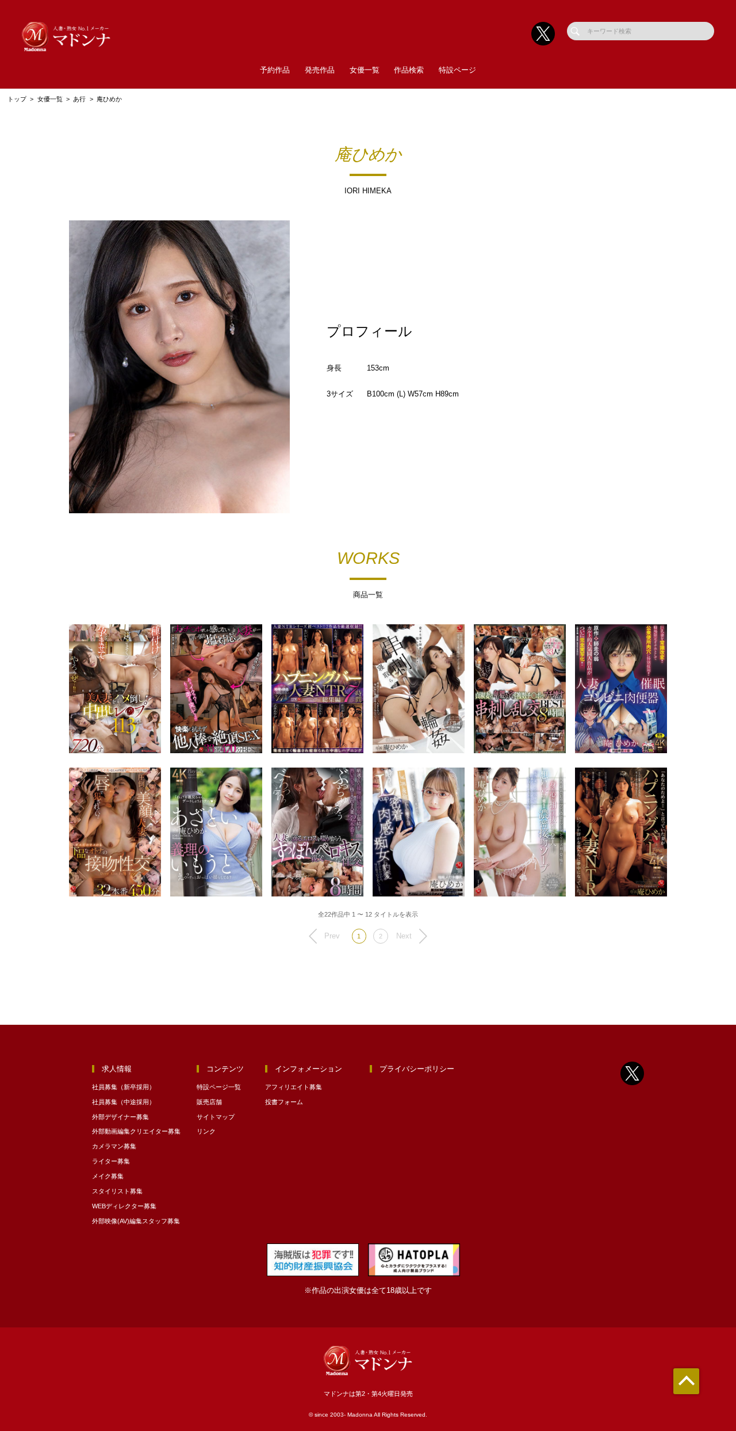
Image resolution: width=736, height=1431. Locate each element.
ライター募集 (111, 1161)
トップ (16, 99)
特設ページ (457, 70)
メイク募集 (108, 1176)
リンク (206, 1131)
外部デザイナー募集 (120, 1116)
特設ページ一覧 (219, 1086)
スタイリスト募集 (117, 1191)
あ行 (79, 99)
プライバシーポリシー (416, 1068)
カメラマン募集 (114, 1146)
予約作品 (275, 70)
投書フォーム (284, 1101)
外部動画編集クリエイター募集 (136, 1131)
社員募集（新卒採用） (123, 1086)
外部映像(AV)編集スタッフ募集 (136, 1221)
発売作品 (320, 70)
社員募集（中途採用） (123, 1101)
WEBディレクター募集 (124, 1206)
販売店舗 (209, 1101)
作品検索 (409, 70)
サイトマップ (216, 1116)
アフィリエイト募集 (293, 1086)
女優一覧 (364, 70)
